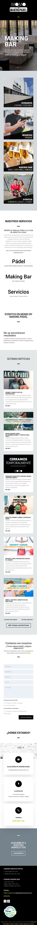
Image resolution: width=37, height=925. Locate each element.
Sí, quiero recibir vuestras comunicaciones (13, 704)
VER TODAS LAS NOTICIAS (18, 625)
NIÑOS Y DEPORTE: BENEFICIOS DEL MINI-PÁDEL (16, 600)
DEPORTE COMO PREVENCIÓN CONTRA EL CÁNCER (17, 559)
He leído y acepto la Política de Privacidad (15, 712)
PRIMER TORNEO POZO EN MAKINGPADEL (13, 393)
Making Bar (19, 277)
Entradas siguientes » (27, 619)
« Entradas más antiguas (10, 619)
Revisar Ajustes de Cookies (26, 924)
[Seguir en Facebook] (5, 901)
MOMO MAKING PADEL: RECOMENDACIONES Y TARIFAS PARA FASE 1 (17, 435)
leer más (7, 405)
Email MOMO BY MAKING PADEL (18, 767)
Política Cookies (14, 924)
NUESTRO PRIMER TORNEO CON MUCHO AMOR (18, 518)
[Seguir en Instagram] (8, 901)
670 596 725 (18, 821)
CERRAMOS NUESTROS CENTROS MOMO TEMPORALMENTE (18, 476)
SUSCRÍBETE (18, 853)
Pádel (18, 261)
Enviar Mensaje (26, 717)
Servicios (18, 292)
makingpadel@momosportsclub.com (18, 770)
